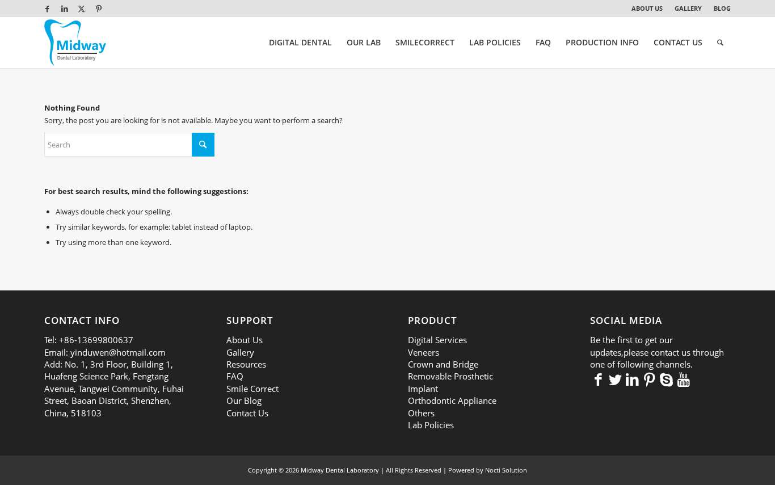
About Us (244, 339)
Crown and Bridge (443, 364)
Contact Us (247, 413)
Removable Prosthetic (450, 376)
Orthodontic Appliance (452, 400)
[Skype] (666, 378)
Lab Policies (431, 425)
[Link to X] (81, 8)
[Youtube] (683, 378)
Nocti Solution (506, 470)
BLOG (722, 8)
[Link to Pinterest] (98, 8)
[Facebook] (598, 378)
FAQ (234, 376)
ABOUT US (647, 8)
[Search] (720, 42)
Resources (246, 364)
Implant (423, 388)
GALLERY (688, 8)
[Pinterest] (649, 378)
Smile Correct (252, 388)
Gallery (240, 352)
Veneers (423, 352)
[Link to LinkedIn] (64, 8)
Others (421, 413)
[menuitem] (647, 8)
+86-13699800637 (96, 339)
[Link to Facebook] (47, 8)
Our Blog (244, 400)
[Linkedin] (632, 378)
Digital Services (437, 339)
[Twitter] (615, 378)
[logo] (75, 42)
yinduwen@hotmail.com (118, 352)
